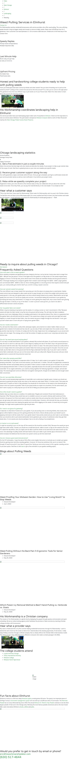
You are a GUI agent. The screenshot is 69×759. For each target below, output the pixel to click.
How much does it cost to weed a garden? (12, 272)
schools (21, 707)
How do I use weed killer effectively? (11, 377)
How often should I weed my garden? (11, 392)
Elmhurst (47, 116)
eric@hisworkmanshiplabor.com (15, 754)
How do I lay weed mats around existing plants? (14, 339)
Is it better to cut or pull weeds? (9, 423)
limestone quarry (27, 698)
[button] (34, 272)
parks (32, 707)
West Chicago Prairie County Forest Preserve (20, 120)
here (22, 446)
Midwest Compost (42, 118)
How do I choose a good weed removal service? (14, 438)
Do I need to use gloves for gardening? (11, 408)
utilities (26, 707)
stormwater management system (20, 700)
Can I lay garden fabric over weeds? (10, 308)
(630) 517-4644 (10, 757)
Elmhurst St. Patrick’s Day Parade (44, 702)
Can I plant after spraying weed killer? (11, 358)
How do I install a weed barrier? (9, 325)
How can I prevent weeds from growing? (12, 289)
